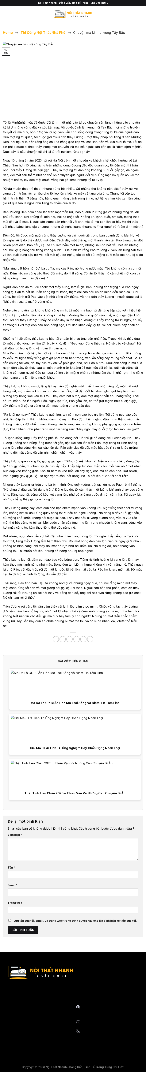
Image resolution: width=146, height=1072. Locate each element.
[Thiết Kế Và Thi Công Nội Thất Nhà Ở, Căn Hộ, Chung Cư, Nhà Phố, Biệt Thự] (73, 14)
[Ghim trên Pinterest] (83, 639)
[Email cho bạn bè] (76, 639)
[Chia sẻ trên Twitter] (69, 639)
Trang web (15, 902)
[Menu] (5, 14)
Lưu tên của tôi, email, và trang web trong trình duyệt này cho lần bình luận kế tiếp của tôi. (75, 920)
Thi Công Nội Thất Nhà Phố (43, 33)
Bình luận (15, 834)
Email (12, 885)
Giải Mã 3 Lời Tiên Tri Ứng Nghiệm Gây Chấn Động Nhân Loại (75, 748)
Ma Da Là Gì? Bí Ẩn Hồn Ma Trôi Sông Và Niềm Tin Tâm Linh (75, 703)
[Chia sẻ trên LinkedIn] (90, 639)
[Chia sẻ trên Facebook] (63, 639)
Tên (11, 867)
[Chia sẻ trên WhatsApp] (56, 639)
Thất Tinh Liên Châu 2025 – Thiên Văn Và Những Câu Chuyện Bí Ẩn (74, 793)
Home (8, 33)
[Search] (141, 14)
